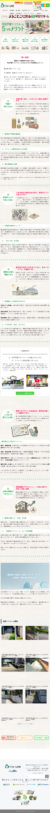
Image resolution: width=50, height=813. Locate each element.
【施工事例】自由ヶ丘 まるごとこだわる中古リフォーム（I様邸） (12, 718)
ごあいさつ (5, 10)
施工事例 (18, 10)
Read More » (3, 656)
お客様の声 (36, 10)
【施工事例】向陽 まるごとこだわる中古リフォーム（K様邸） (36, 718)
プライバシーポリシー (29, 13)
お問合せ (39, 13)
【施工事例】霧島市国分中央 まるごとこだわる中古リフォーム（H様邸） (12, 655)
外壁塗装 (11, 13)
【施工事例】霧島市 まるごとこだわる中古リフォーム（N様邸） (12, 686)
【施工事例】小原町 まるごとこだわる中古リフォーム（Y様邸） (36, 655)
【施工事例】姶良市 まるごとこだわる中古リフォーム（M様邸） (36, 686)
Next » (31, 723)
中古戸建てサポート (27, 10)
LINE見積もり (19, 13)
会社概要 (12, 10)
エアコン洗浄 (44, 10)
